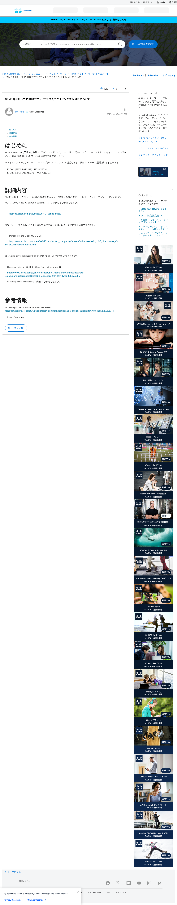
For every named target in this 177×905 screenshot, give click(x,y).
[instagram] (149, 883)
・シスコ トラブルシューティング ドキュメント (153, 221)
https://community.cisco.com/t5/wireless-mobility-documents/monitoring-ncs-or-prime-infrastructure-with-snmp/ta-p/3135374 (59, 311)
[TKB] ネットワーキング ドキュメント (90, 74)
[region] (40, 896)
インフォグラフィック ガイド (153, 155)
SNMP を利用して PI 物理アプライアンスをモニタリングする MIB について (47, 99)
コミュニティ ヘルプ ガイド (152, 148)
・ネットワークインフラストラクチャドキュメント (152, 234)
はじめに (13, 130)
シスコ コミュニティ (34, 74)
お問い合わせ (25, 881)
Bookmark (138, 76)
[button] (9, 328)
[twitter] (118, 883)
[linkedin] (129, 883)
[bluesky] (159, 882)
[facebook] (108, 883)
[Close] (77, 892)
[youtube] (139, 883)
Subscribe (152, 76)
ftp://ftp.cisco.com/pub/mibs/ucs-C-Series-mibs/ (35, 214)
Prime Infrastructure (15, 317)
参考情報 (13, 136)
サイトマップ (121, 893)
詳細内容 (13, 133)
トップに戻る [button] (14, 872)
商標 (108, 893)
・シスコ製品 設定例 (148, 216)
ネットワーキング (58, 74)
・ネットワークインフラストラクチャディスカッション (152, 228)
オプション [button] (167, 76)
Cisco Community (11, 74)
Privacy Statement (12, 900)
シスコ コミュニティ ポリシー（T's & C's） (152, 140)
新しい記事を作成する (143, 44)
